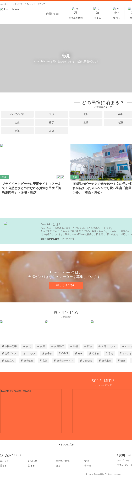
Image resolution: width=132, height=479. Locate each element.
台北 (28, 346)
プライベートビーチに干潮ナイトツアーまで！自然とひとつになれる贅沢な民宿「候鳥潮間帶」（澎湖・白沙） (31, 188)
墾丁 (51, 122)
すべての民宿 (17, 114)
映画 (122, 361)
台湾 (42, 346)
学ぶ (86, 461)
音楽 (110, 353)
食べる (87, 466)
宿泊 (89, 346)
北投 (86, 114)
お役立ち (9, 361)
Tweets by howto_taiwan (16, 391)
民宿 (75, 346)
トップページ (123, 460)
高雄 (51, 131)
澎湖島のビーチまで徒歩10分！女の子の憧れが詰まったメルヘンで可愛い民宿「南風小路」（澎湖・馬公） (102, 188)
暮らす (3, 466)
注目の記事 (11, 346)
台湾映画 (28, 361)
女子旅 (48, 353)
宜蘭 (86, 122)
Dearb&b (87, 361)
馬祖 (17, 131)
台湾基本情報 (63, 461)
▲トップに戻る (66, 445)
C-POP (64, 353)
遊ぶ (58, 466)
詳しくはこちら (66, 285)
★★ (80, 353)
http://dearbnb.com (50, 239)
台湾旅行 (59, 346)
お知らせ (32, 461)
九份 (51, 114)
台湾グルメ (11, 353)
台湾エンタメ (108, 346)
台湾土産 (106, 361)
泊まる (95, 353)
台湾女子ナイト (65, 361)
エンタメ (31, 353)
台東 (17, 122)
